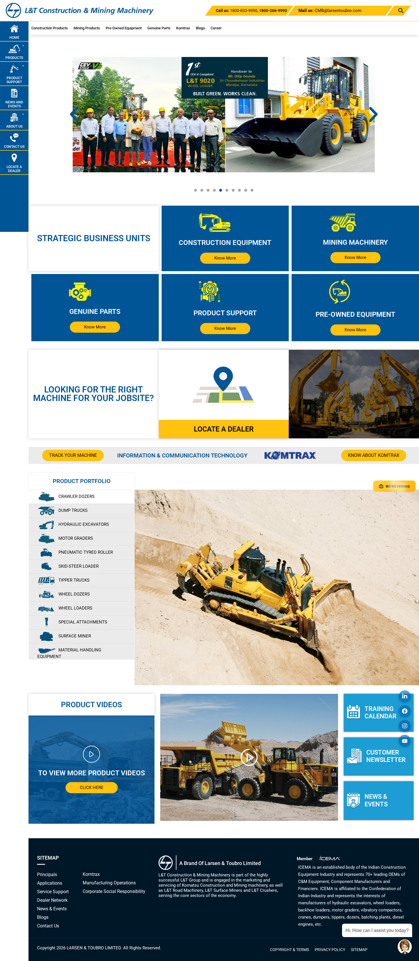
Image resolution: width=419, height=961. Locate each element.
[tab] (81, 497)
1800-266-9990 (273, 10)
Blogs (200, 28)
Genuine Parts (158, 28)
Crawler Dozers (76, 496)
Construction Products (49, 28)
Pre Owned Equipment (124, 28)
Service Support (53, 891)
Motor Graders (75, 538)
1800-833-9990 (243, 10)
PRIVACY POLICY (330, 949)
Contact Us (48, 926)
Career (216, 28)
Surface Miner (74, 636)
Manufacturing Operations (109, 883)
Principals (47, 874)
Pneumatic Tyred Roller (85, 552)
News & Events (376, 800)
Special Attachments (82, 622)
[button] (400, 10)
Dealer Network (52, 900)
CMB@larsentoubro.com (329, 10)
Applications (49, 883)
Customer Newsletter (386, 756)
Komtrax (183, 28)
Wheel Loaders (75, 608)
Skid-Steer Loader (78, 566)
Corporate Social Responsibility (114, 891)
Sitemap (359, 949)
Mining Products (87, 28)
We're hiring (398, 486)
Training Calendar (380, 712)
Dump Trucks (73, 510)
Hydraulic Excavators (83, 524)
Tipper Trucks (74, 580)
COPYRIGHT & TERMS (289, 949)
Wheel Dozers (74, 594)
